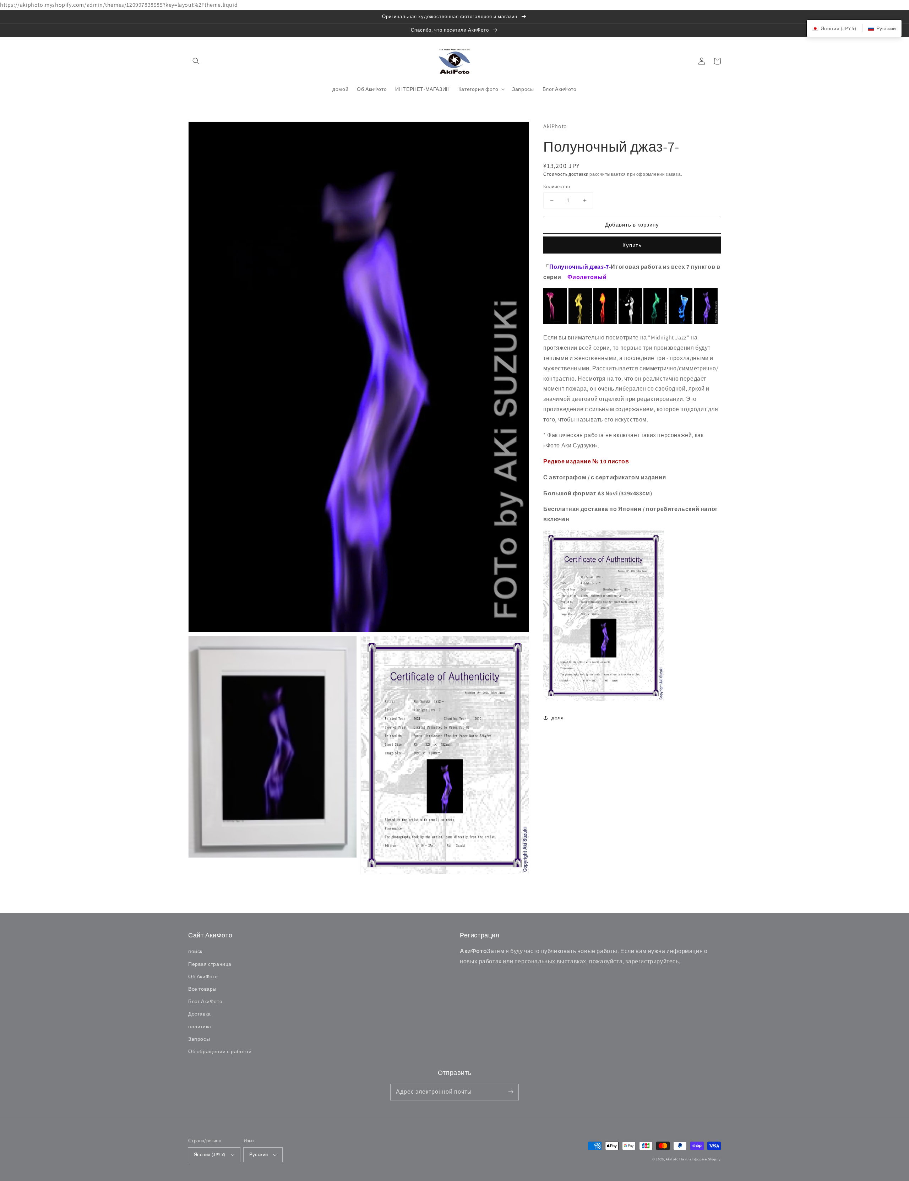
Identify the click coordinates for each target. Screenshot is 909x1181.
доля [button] (557, 717)
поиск (195, 951)
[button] (196, 61)
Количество (556, 187)
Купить (632, 245)
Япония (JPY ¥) (209, 1155)
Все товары (202, 989)
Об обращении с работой (219, 1051)
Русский (258, 1155)
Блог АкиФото (205, 1001)
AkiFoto (672, 1159)
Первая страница (210, 964)
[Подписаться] (510, 1092)
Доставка (199, 1014)
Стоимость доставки (566, 174)
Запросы (199, 1039)
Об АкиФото (203, 976)
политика (199, 1026)
